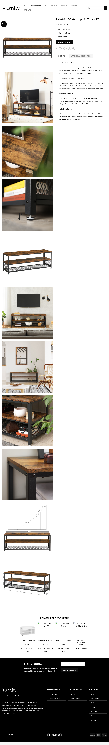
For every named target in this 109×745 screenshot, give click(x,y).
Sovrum (54, 6)
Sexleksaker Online (23, 718)
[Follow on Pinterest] (59, 735)
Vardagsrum (35, 6)
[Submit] (105, 8)
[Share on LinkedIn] (73, 48)
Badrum (64, 6)
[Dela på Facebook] (58, 48)
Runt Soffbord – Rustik (63, 640)
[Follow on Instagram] (54, 735)
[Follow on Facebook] (49, 735)
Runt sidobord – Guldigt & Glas (81, 641)
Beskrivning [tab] (62, 56)
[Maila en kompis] (65, 48)
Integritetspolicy (55, 698)
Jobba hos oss (75, 698)
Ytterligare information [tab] (81, 56)
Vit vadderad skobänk (28, 640)
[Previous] (20, 638)
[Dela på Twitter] (62, 48)
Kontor (74, 6)
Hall (25, 6)
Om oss (72, 694)
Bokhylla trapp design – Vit (45, 641)
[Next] (89, 638)
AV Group (12, 718)
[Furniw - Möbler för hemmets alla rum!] (11, 8)
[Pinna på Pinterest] (69, 48)
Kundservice (54, 694)
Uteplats (27, 10)
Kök (45, 6)
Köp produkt (64, 42)
